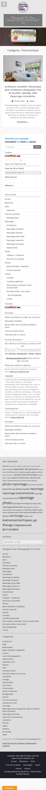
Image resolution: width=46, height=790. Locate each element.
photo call (28, 478)
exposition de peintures (25, 469)
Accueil (7, 199)
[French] (6, 156)
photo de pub (32, 481)
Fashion (5, 665)
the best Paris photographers (29, 739)
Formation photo (9, 671)
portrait (5, 697)
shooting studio (30, 510)
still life (39, 512)
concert (5, 466)
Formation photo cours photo (13, 673)
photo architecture (13, 89)
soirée (32, 141)
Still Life (5, 723)
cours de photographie (11, 656)
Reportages (9, 221)
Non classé (6, 685)
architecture (10, 86)
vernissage (16, 516)
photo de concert (21, 481)
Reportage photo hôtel (15, 236)
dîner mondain (7, 469)
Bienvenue (9, 203)
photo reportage (14, 484)
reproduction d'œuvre (31, 507)
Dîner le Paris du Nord (33, 466)
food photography (24, 472)
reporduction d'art (9, 703)
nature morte (17, 477)
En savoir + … (23, 122)
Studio (7, 251)
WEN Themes (24, 774)
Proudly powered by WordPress (16, 771)
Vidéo (34, 93)
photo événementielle (35, 485)
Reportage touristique (15, 244)
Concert (5, 653)
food (23, 141)
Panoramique (34, 86)
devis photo (12, 466)
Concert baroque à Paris (14, 331)
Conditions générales (15, 281)
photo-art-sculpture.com (19, 371)
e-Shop (9, 299)
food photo (14, 472)
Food (4, 668)
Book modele (7, 647)
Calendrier (11, 210)
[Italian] (16, 156)
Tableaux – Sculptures (15, 255)
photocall (36, 478)
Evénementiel (12, 248)
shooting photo (18, 510)
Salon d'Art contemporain (12, 717)
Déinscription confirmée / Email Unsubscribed (19, 286)
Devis (7, 206)
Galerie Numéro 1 (7, 475)
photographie (29, 89)
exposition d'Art (8, 662)
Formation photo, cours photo (18, 291)
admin (32, 101)
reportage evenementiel (18, 493)
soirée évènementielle (27, 512)
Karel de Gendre (29, 474)
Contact (8, 274)
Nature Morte (7, 682)
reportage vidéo (35, 503)
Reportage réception (15, 233)
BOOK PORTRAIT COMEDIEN (18, 266)
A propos (10, 278)
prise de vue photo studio (15, 489)
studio (4, 726)
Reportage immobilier (23, 96)
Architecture (11, 225)
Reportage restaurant (15, 240)
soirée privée (12, 512)
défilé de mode (21, 466)
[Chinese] (21, 156)
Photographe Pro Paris (23, 18)
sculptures (6, 720)
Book (4, 644)
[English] (8, 156)
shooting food (7, 510)
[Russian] (19, 156)
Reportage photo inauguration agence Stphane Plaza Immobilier (21, 710)
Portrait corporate (14, 270)
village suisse (28, 516)
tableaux (5, 516)
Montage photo (13, 218)
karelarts (18, 474)
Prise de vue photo (12, 214)
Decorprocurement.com (16, 358)
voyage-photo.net (17, 417)
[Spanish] (14, 156)
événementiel (12, 520)
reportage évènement (12, 507)
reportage (26, 93)
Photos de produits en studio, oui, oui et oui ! (22, 317)
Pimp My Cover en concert (15, 335)
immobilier (22, 86)
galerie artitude (37, 472)
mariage (5, 679)
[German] (11, 156)
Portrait (8, 263)
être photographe (15, 295)
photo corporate (8, 481)
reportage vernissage (20, 503)
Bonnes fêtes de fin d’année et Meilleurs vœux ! (21, 326)
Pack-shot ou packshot (15, 259)
